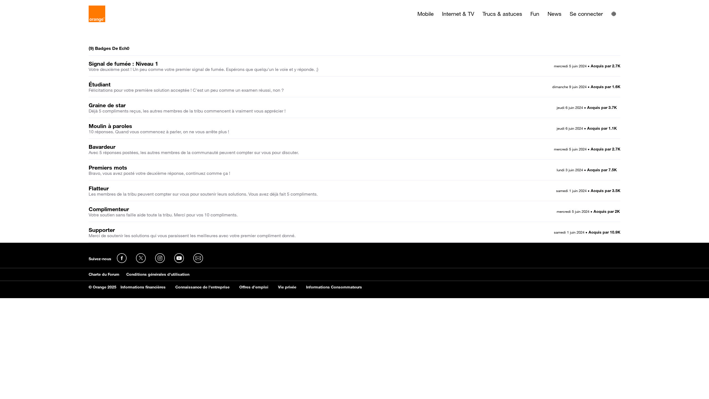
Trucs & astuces (502, 14)
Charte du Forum (104, 274)
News (554, 14)
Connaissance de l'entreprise (202, 287)
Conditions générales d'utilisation (157, 274)
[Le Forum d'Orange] (97, 14)
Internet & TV (458, 14)
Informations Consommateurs (334, 287)
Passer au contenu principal (29, 4)
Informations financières (143, 287)
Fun (534, 14)
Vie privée (287, 287)
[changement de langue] (613, 14)
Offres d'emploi (253, 287)
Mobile (425, 14)
